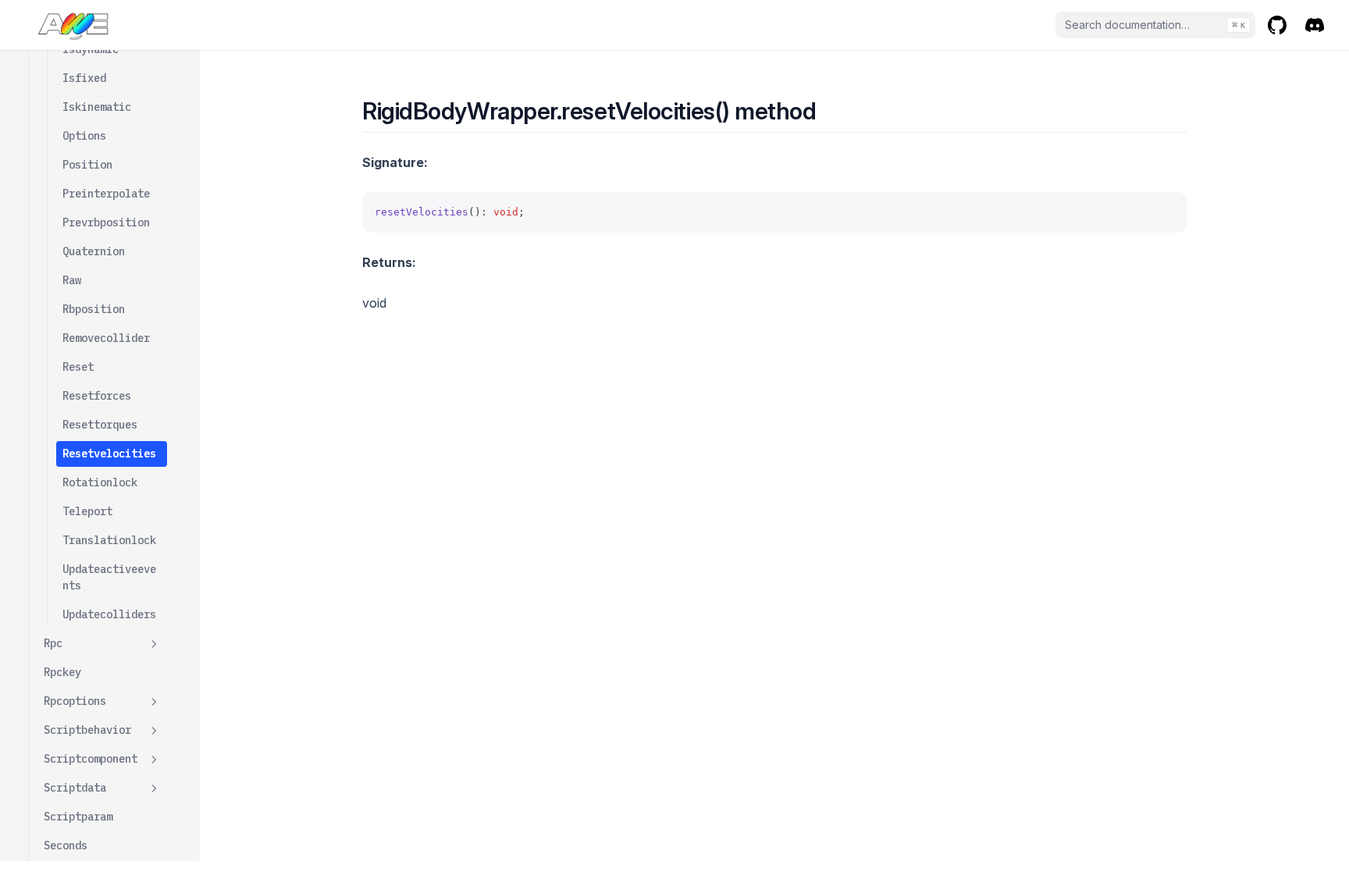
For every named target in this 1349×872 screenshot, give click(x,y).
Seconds (65, 845)
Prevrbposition (106, 222)
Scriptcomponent (90, 759)
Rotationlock (99, 482)
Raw (71, 280)
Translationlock (109, 540)
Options (84, 136)
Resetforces (96, 396)
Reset (78, 367)
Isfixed (84, 78)
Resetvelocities (109, 454)
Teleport (87, 511)
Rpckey (62, 672)
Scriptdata (75, 788)
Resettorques (99, 425)
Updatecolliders (109, 614)
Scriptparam (78, 817)
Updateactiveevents (109, 577)
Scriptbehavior (87, 730)
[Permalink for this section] (830, 111)
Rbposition (93, 309)
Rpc (53, 643)
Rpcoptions (75, 701)
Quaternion (93, 251)
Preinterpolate (106, 194)
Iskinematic (96, 107)
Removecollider (106, 338)
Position (87, 165)
